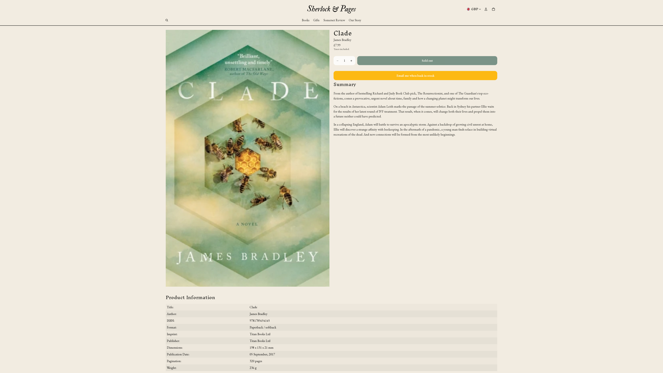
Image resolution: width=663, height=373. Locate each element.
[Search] (167, 20)
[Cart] (493, 9)
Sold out (427, 61)
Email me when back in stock (415, 76)
